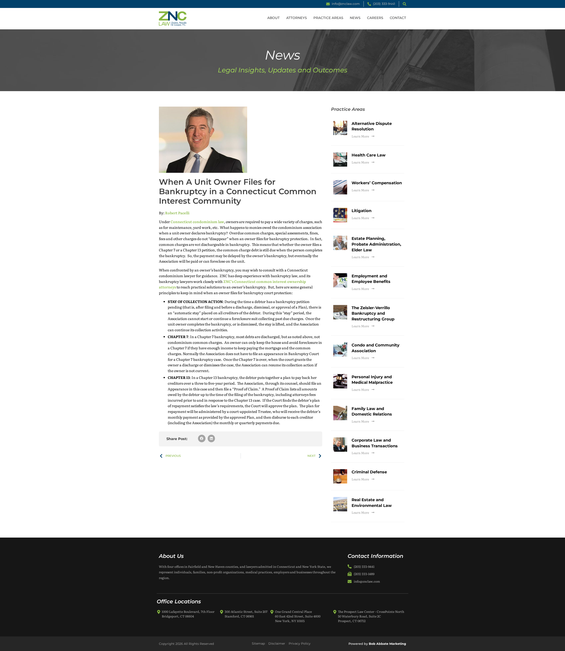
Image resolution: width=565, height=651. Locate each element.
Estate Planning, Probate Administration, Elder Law (376, 244)
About (273, 18)
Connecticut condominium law (197, 221)
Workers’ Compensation (377, 183)
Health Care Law (369, 155)
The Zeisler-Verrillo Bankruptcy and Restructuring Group (373, 313)
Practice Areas (328, 18)
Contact (398, 18)
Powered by (377, 644)
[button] (201, 438)
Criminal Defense (369, 472)
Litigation (361, 210)
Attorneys (296, 18)
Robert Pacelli (177, 212)
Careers (375, 18)
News (355, 18)
